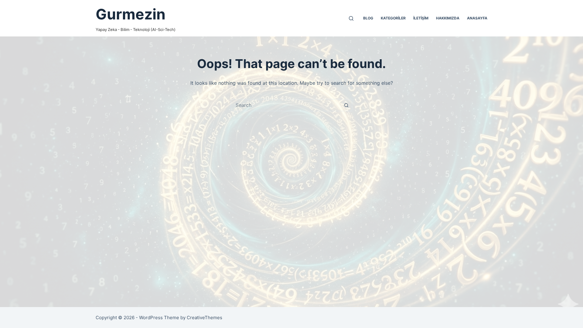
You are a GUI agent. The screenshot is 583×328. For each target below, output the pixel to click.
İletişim (420, 18)
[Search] (351, 18)
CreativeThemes (204, 317)
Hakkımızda (447, 18)
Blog (368, 18)
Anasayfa (477, 18)
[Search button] (346, 105)
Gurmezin (130, 14)
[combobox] (285, 105)
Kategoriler (393, 18)
